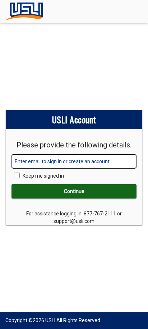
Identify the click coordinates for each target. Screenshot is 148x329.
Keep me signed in (43, 176)
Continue (74, 191)
